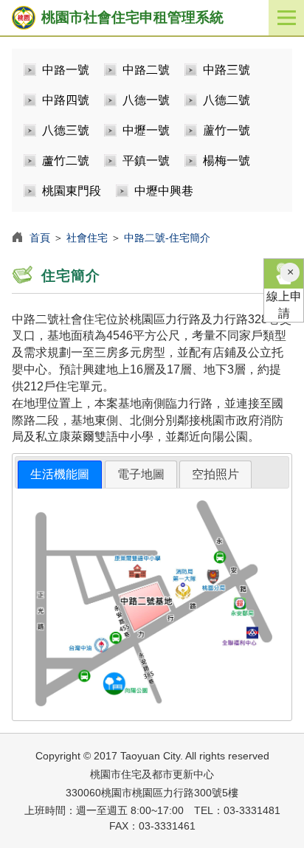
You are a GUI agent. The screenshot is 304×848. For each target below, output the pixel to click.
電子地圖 (141, 474)
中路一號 (65, 69)
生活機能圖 (59, 474)
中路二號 (146, 69)
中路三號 (226, 69)
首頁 (40, 238)
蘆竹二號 (65, 160)
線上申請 (284, 305)
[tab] (60, 475)
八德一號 (146, 100)
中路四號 (65, 100)
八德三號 (65, 130)
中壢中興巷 (163, 191)
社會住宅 (87, 238)
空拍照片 (215, 474)
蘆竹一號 (226, 130)
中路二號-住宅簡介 (167, 238)
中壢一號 (146, 130)
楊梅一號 (226, 160)
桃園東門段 (71, 191)
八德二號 (226, 100)
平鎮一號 (146, 160)
